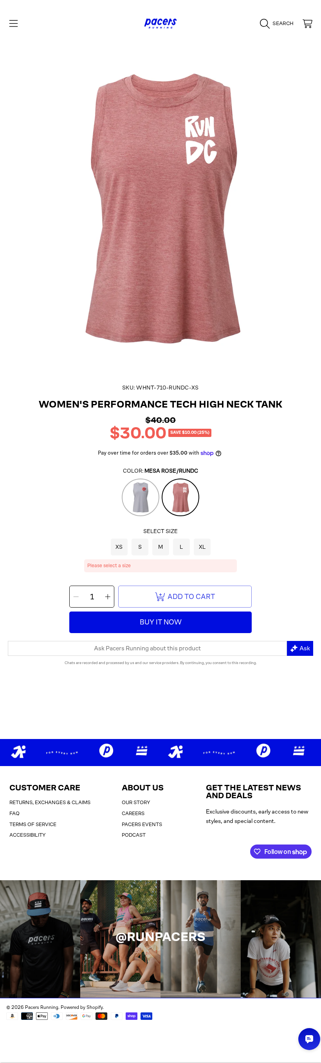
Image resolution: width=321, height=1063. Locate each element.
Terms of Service (32, 824)
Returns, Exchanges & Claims (49, 802)
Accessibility (27, 835)
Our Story (136, 802)
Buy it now (161, 622)
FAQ (14, 813)
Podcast (134, 835)
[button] (13, 23)
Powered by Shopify (82, 1007)
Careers (133, 813)
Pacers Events (142, 824)
